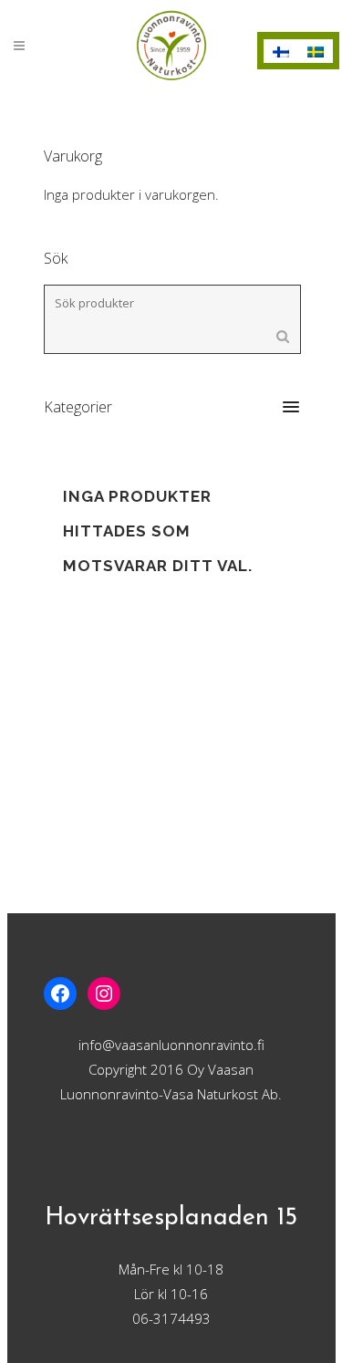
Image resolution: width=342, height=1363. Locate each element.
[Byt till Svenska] (315, 51)
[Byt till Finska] (281, 51)
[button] (171, 407)
